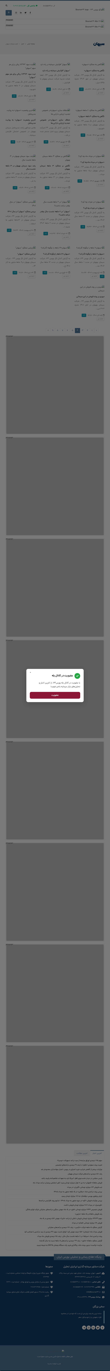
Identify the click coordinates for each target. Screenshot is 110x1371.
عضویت (55, 695)
